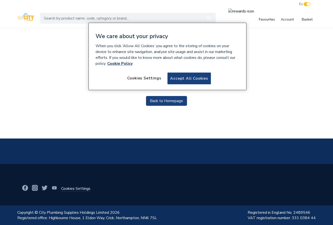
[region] (167, 56)
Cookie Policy (120, 63)
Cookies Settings (144, 78)
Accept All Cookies (189, 78)
